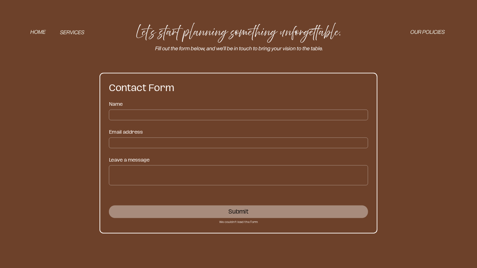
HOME (38, 32)
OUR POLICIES (427, 32)
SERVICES (72, 32)
